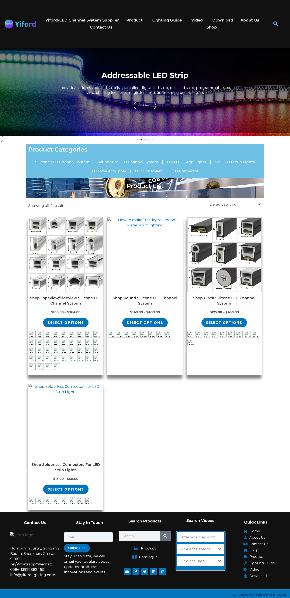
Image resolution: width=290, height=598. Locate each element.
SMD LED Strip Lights (235, 162)
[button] (275, 24)
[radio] (32, 334)
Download (222, 20)
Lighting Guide (167, 20)
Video (197, 20)
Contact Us (101, 27)
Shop (212, 27)
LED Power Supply (109, 171)
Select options (66, 322)
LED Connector (184, 171)
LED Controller (148, 171)
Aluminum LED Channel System (128, 162)
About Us (250, 20)
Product (134, 20)
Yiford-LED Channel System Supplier (82, 20)
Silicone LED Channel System (62, 162)
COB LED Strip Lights (186, 162)
